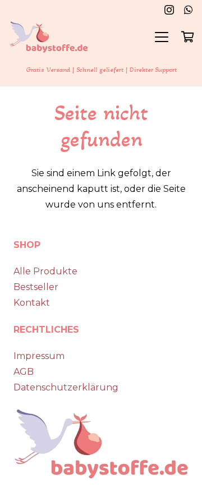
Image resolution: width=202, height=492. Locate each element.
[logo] (48, 37)
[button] (162, 37)
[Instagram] (169, 10)
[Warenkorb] (188, 37)
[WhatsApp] (188, 9)
